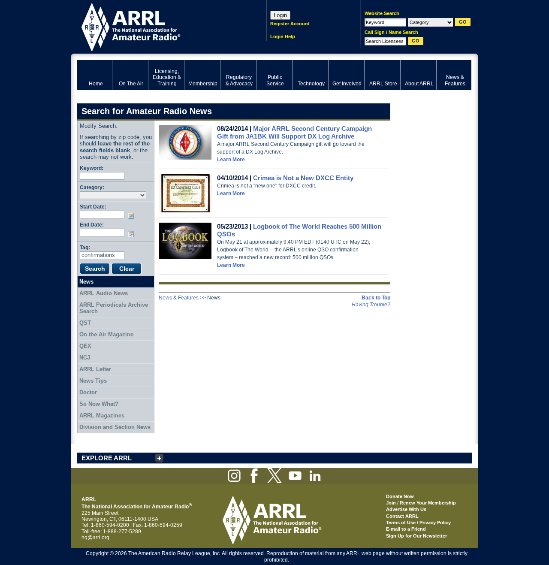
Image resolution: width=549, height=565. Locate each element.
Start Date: (93, 206)
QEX (85, 346)
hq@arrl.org (95, 538)
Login (280, 15)
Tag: (85, 247)
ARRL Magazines (101, 415)
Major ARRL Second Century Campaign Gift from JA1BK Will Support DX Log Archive (294, 132)
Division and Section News (115, 427)
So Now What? (98, 404)
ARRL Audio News (103, 293)
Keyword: (91, 168)
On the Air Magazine (106, 334)
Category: (92, 187)
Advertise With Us (406, 509)
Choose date (132, 215)
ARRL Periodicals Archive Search (113, 308)
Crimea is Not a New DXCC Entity (303, 177)
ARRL (161, 26)
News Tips (93, 381)
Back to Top (376, 298)
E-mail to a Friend (406, 529)
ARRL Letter (95, 369)
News (86, 281)
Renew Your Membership (428, 502)
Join (391, 502)
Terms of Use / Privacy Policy (418, 522)
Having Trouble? (371, 305)
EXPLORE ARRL (106, 458)
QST (85, 323)
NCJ (84, 357)
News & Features (179, 298)
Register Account (290, 23)
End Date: (92, 224)
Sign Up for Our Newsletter (416, 535)
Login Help (282, 36)
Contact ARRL (402, 516)
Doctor (88, 392)
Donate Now (400, 496)
